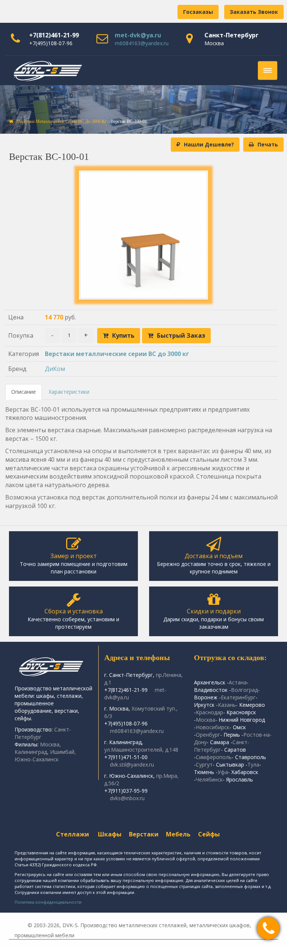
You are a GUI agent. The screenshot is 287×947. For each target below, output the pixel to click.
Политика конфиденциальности (48, 902)
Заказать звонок (254, 11)
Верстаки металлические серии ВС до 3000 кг (62, 121)
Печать (267, 144)
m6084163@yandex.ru (142, 43)
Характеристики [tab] (69, 391)
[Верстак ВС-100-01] (143, 235)
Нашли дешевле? (209, 144)
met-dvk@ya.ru (138, 35)
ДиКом (55, 369)
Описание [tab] (23, 391)
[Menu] (267, 70)
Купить (123, 335)
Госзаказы (198, 11)
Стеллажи (72, 834)
